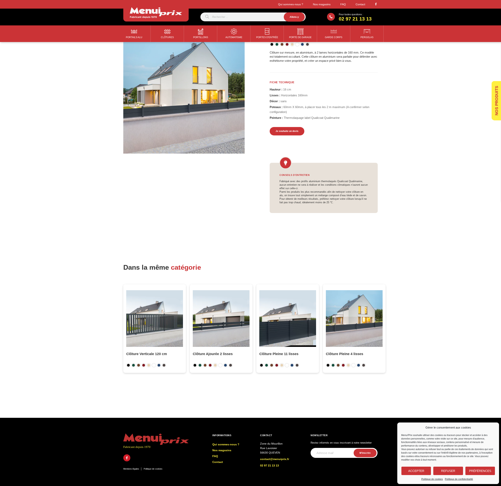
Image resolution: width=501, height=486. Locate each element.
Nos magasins (322, 4)
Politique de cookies (432, 479)
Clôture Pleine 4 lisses (344, 354)
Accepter (416, 471)
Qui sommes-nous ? (290, 4)
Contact (360, 4)
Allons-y (294, 16)
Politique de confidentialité (459, 479)
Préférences (480, 471)
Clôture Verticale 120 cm (146, 354)
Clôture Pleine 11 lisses (278, 354)
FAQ (343, 4)
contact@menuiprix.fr (274, 459)
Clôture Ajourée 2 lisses (213, 354)
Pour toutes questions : (351, 14)
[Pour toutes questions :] (331, 17)
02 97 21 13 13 (355, 18)
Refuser (448, 471)
